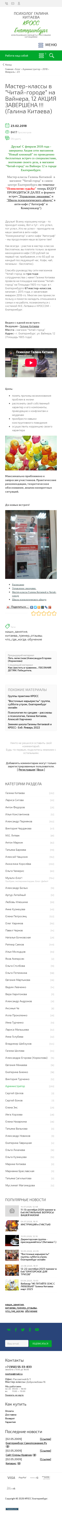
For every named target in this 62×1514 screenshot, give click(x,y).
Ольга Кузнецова (16, 1156)
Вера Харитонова (16, 994)
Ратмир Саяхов (14, 944)
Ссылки (45, 1438)
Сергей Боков (14, 1100)
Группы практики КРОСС (23, 696)
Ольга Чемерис (14, 870)
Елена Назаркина (16, 1121)
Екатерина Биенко (16, 1072)
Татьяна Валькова (16, 1128)
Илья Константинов (17, 814)
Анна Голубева (14, 1036)
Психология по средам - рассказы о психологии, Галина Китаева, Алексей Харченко (30, 716)
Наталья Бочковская (18, 937)
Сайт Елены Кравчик (19, 1454)
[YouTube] (36, 1329)
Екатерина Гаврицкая (18, 1142)
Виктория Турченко (17, 1079)
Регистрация (27, 769)
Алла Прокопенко (16, 1015)
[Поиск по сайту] (51, 55)
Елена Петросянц (16, 916)
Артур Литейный (15, 894)
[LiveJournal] (46, 606)
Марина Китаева (15, 1164)
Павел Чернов (14, 930)
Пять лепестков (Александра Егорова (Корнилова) (29, 659)
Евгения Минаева (16, 1064)
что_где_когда (15, 639)
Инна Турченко (14, 1022)
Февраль (10, 71)
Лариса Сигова (14, 800)
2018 (45, 69)
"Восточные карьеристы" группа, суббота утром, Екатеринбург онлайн (29, 704)
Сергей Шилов (14, 1093)
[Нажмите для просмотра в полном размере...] (31, 452)
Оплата (9, 1410)
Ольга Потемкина (16, 972)
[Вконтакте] (8, 1329)
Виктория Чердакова (18, 828)
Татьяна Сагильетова (18, 1178)
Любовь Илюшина (16, 901)
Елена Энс (11, 1107)
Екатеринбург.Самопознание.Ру (26, 1443)
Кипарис (11, 1463)
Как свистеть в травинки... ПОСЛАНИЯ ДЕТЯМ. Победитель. (29, 669)
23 (18, 71)
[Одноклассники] (39, 606)
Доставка (10, 1414)
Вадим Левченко (15, 987)
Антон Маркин (14, 842)
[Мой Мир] (42, 606)
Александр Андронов (18, 1001)
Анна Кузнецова (15, 909)
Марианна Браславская (19, 1171)
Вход (40, 769)
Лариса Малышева (17, 1029)
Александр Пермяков (18, 821)
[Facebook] (15, 1329)
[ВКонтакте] (32, 606)
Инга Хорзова (13, 1114)
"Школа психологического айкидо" (30, 200)
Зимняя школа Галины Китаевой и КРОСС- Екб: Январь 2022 (30, 725)
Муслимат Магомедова (20, 1185)
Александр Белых (16, 887)
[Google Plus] (50, 606)
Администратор (15, 1086)
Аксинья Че (12, 1008)
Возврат (10, 1418)
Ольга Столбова (15, 965)
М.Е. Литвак (12, 835)
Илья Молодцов (15, 951)
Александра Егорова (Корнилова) (26, 1057)
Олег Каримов (14, 923)
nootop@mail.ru (14, 1373)
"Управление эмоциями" (34, 196)
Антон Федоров (15, 807)
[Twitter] (35, 606)
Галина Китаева (29, 326)
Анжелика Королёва (18, 863)
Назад (8, 64)
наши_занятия (16, 631)
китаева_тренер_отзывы (23, 635)
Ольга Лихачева (15, 1149)
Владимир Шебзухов (18, 1043)
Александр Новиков (17, 1135)
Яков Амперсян (14, 958)
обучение (35, 639)
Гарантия (10, 1421)
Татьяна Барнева (15, 849)
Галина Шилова (14, 1050)
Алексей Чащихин (16, 856)
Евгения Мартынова (17, 979)
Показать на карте (14, 1395)
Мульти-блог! (13, 877)
